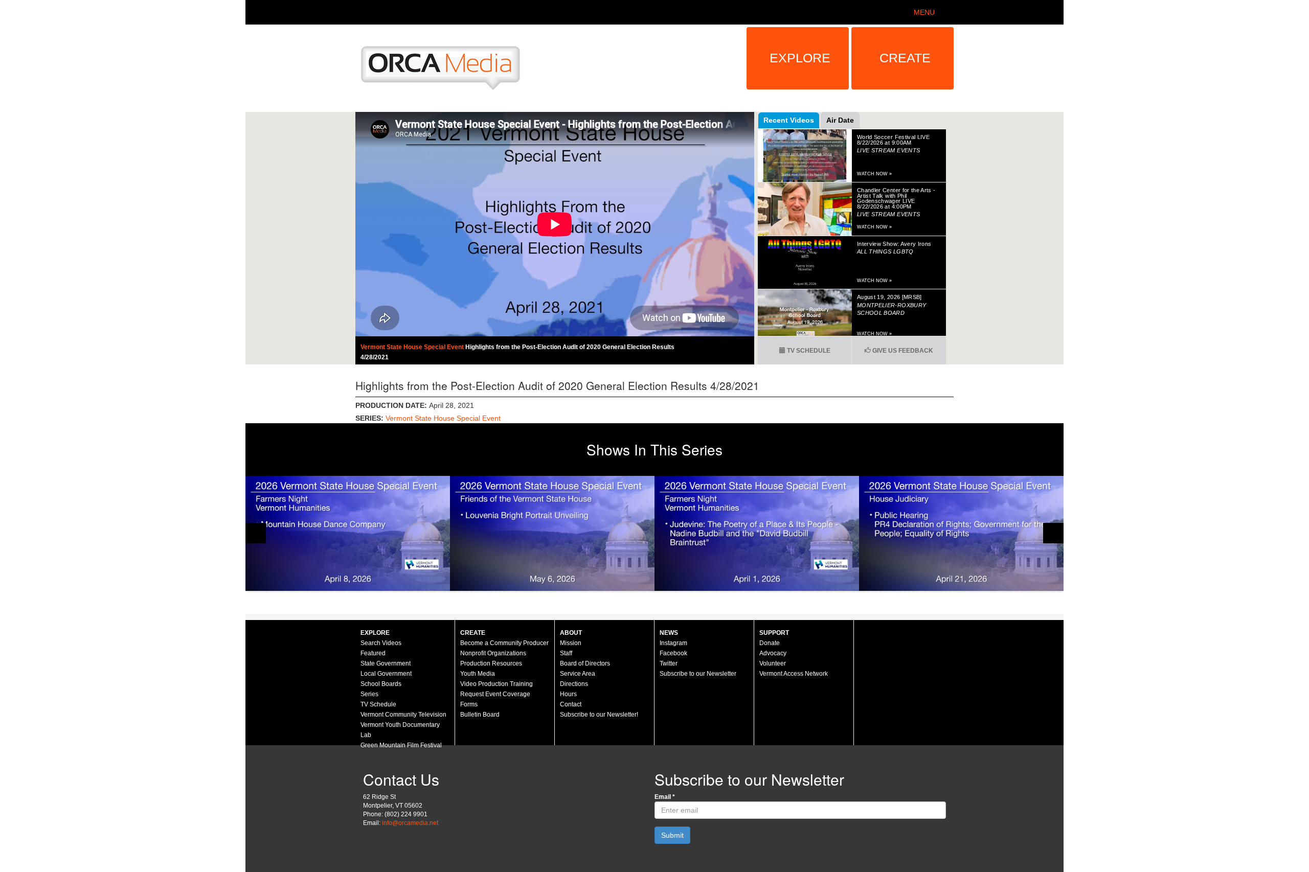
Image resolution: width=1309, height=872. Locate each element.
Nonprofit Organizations (493, 653)
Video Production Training (496, 683)
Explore (800, 58)
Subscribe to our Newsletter (698, 673)
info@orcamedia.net (410, 823)
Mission (570, 643)
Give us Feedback (902, 350)
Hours (568, 694)
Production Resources (491, 663)
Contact (570, 704)
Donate (769, 643)
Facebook (673, 653)
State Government (385, 663)
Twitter (669, 663)
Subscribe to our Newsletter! (599, 714)
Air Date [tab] (840, 120)
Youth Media (477, 673)
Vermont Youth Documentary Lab (400, 730)
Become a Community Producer (504, 643)
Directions (574, 683)
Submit (672, 835)
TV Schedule (807, 350)
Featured (373, 653)
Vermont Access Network (793, 673)
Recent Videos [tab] (788, 120)
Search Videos (380, 643)
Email (664, 796)
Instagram (673, 643)
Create (905, 58)
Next (1053, 533)
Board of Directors (585, 663)
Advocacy (772, 653)
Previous (255, 533)
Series (369, 694)
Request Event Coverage (495, 694)
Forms (469, 704)
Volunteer (772, 663)
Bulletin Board (480, 714)
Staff (566, 653)
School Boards (380, 683)
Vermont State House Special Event (412, 347)
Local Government (386, 673)
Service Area (577, 673)
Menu (924, 12)
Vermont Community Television (403, 714)
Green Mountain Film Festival (401, 745)
